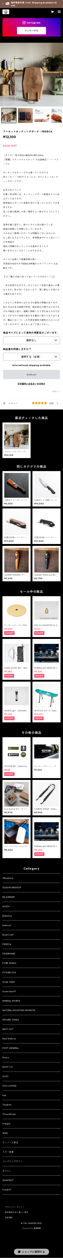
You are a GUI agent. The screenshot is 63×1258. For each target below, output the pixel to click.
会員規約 (9, 1217)
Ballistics (7, 915)
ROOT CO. (7, 1067)
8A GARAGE (8, 897)
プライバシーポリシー (14, 1207)
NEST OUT (7, 1029)
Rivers (5, 1057)
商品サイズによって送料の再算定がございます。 (31, 332)
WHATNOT (8, 1180)
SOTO (5, 1076)
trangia (6, 1123)
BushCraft (8, 934)
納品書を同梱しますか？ (17, 349)
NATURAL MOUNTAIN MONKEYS (18, 1010)
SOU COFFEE (9, 1085)
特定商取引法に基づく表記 (16, 1212)
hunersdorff (9, 991)
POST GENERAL (10, 1048)
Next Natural (9, 1038)
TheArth (6, 1104)
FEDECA (6, 944)
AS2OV (6, 906)
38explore (7, 878)
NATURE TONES (10, 1019)
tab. (4, 1095)
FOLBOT (6, 1189)
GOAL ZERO (8, 982)
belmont (6, 925)
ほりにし (6, 1170)
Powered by (28, 1228)
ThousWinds (9, 1114)
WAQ (5, 1133)
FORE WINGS (9, 963)
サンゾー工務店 (10, 1142)
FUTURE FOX (9, 972)
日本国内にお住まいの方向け (31, 383)
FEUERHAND (8, 953)
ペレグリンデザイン (12, 1161)
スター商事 (8, 1152)
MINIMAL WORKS (11, 1000)
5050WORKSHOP (11, 887)
